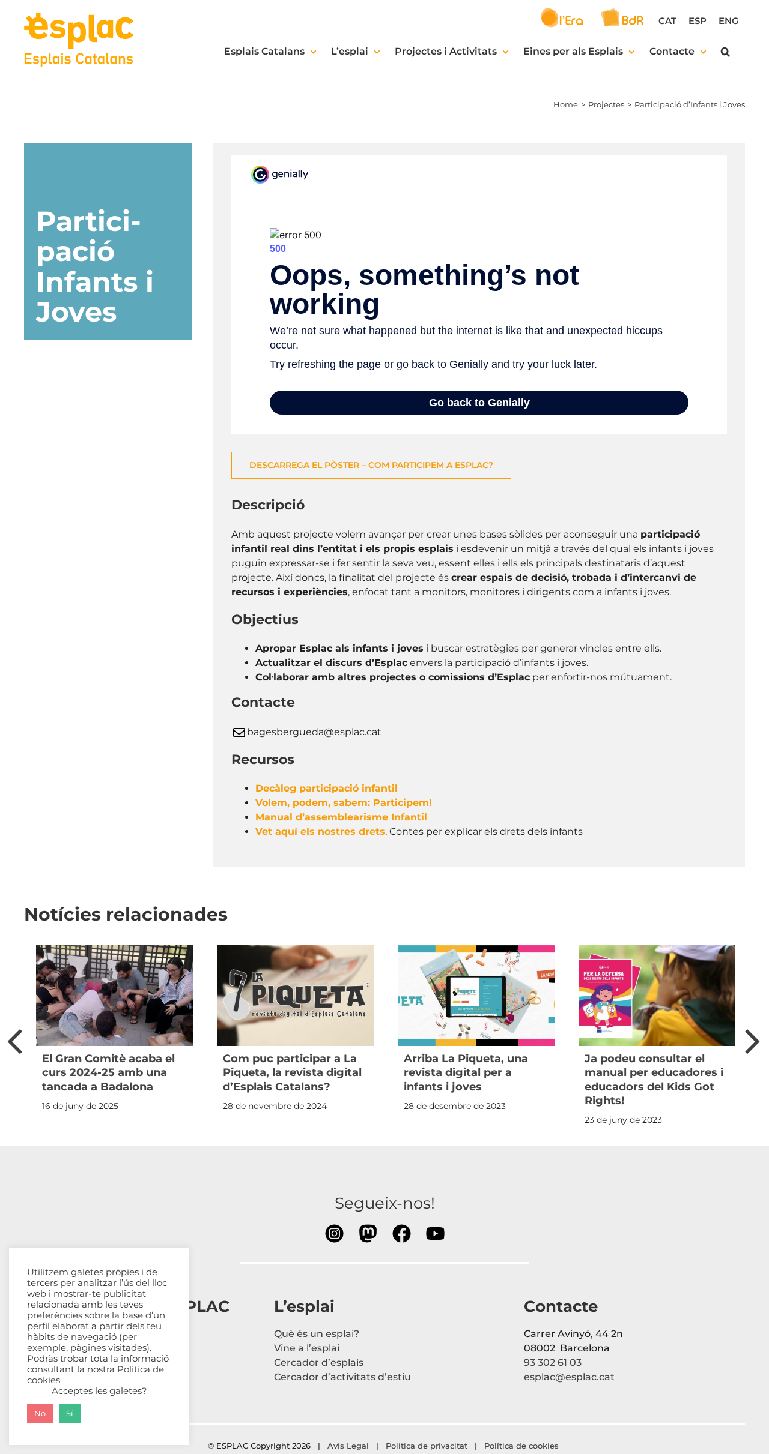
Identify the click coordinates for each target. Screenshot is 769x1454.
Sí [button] (69, 1413)
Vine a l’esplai (306, 1348)
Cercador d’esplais (318, 1362)
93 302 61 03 (553, 1362)
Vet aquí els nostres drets (320, 831)
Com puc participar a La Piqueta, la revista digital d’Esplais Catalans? (292, 1072)
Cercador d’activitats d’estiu (342, 1377)
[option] (114, 1032)
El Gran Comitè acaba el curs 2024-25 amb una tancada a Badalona (108, 1072)
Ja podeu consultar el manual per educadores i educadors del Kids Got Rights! (654, 1079)
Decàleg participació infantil (326, 788)
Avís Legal (348, 1445)
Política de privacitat (426, 1445)
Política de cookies (522, 1445)
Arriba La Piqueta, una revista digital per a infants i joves (466, 1072)
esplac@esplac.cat (569, 1377)
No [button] (40, 1413)
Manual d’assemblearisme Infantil (341, 817)
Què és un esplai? (316, 1333)
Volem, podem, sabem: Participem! (345, 802)
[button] (725, 52)
